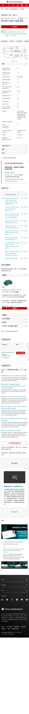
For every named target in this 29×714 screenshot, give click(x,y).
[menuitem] (9, 5)
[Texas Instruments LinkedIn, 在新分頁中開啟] (17, 600)
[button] (3, 5)
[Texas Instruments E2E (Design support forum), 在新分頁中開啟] (22, 600)
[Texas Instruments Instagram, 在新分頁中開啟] (2, 600)
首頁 (2, 9)
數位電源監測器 (23, 9)
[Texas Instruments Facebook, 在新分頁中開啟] (7, 600)
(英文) (7, 35)
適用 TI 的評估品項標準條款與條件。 (10, 331)
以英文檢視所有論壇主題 (14, 443)
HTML (14, 35)
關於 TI (3, 579)
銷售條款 (23, 626)
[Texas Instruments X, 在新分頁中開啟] (12, 600)
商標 (9, 628)
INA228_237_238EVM (8, 290)
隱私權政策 (16, 626)
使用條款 (9, 449)
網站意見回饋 (15, 628)
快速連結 (3, 585)
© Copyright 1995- (7, 632)
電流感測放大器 (14, 9)
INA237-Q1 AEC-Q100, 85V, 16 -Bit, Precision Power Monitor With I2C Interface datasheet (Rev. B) (15, 33)
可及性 (2, 626)
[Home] (14, 2)
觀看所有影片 (14, 512)
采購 (2, 590)
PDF (11, 35)
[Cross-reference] (13, 5)
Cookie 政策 (9, 626)
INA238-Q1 (8, 172)
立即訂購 (14, 26)
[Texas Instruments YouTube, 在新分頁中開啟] (27, 600)
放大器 (7, 9)
